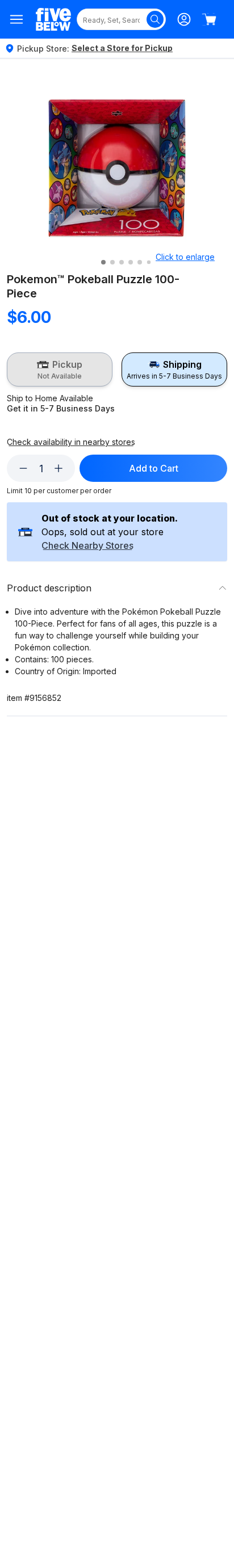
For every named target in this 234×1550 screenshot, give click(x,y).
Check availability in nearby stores (71, 442)
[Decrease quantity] (23, 468)
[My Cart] (209, 19)
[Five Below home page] (53, 19)
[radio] (59, 369)
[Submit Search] (155, 19)
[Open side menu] (17, 19)
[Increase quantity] (58, 468)
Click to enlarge (185, 257)
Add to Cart (153, 468)
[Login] (184, 19)
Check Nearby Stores (87, 546)
